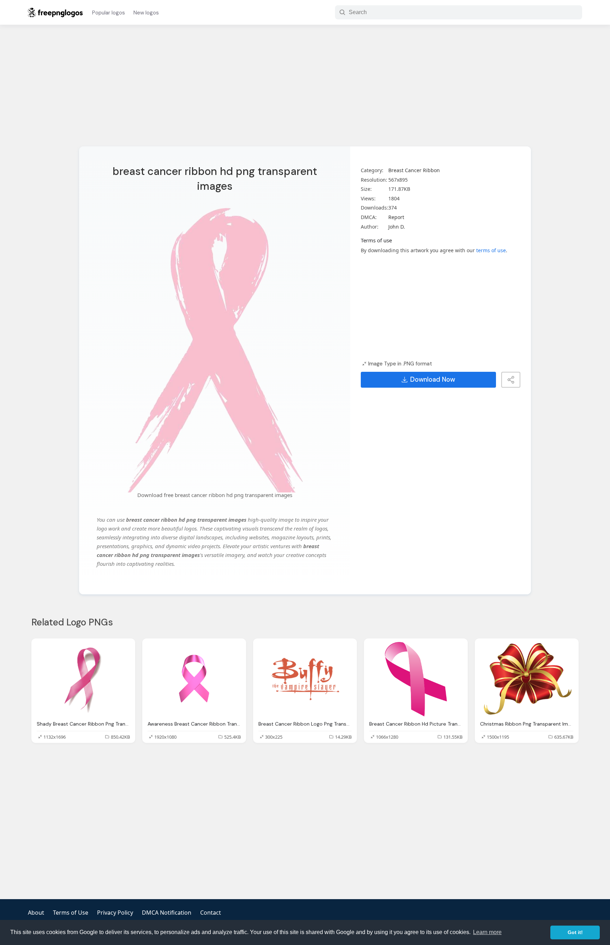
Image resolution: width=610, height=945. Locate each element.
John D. (396, 226)
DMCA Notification (166, 912)
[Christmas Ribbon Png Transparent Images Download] (526, 679)
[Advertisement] (305, 90)
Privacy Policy (115, 912)
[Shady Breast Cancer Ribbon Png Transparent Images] (83, 679)
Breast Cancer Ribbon (414, 170)
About (36, 912)
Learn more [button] (487, 932)
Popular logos (108, 12)
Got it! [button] (575, 932)
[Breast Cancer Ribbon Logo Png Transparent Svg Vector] (305, 679)
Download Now (432, 379)
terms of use (491, 250)
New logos (146, 12)
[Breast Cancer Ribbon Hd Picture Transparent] (415, 679)
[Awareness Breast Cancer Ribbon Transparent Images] (194, 679)
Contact (210, 912)
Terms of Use (70, 912)
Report (396, 217)
